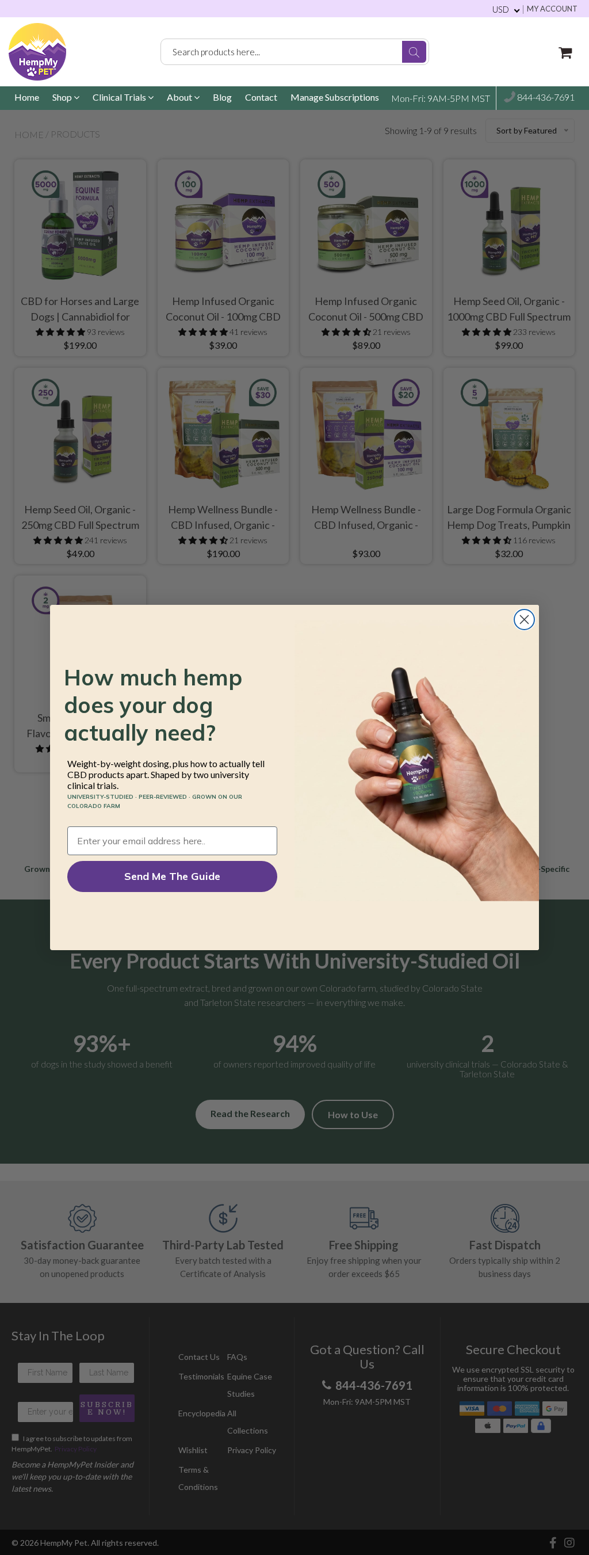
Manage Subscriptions (334, 97)
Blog (222, 97)
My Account (552, 9)
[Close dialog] (524, 619)
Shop (63, 97)
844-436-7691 (545, 97)
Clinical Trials (120, 97)
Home (26, 97)
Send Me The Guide (172, 876)
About (180, 97)
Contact (261, 97)
